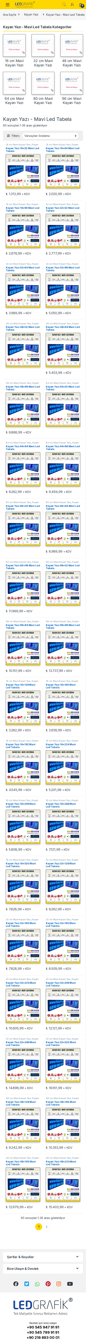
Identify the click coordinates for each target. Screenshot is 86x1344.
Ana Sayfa (9, 14)
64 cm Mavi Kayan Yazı (58, 383)
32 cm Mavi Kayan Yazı (58, 204)
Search (64, 4)
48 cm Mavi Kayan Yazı (18, 323)
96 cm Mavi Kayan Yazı (58, 562)
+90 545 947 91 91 (43, 1327)
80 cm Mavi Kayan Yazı (18, 502)
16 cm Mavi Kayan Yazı (18, 144)
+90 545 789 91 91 (43, 1332)
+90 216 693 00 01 (43, 1337)
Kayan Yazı (31, 14)
